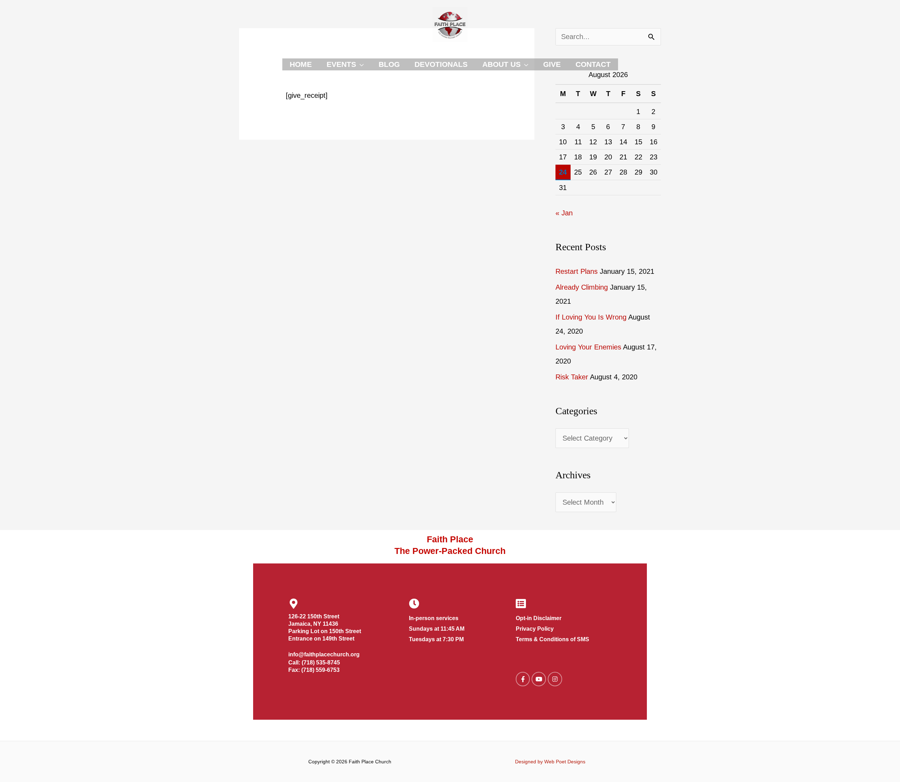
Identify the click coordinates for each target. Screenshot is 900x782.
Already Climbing (581, 287)
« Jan (564, 213)
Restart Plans (576, 271)
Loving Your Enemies (588, 347)
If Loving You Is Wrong (590, 317)
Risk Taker (571, 377)
